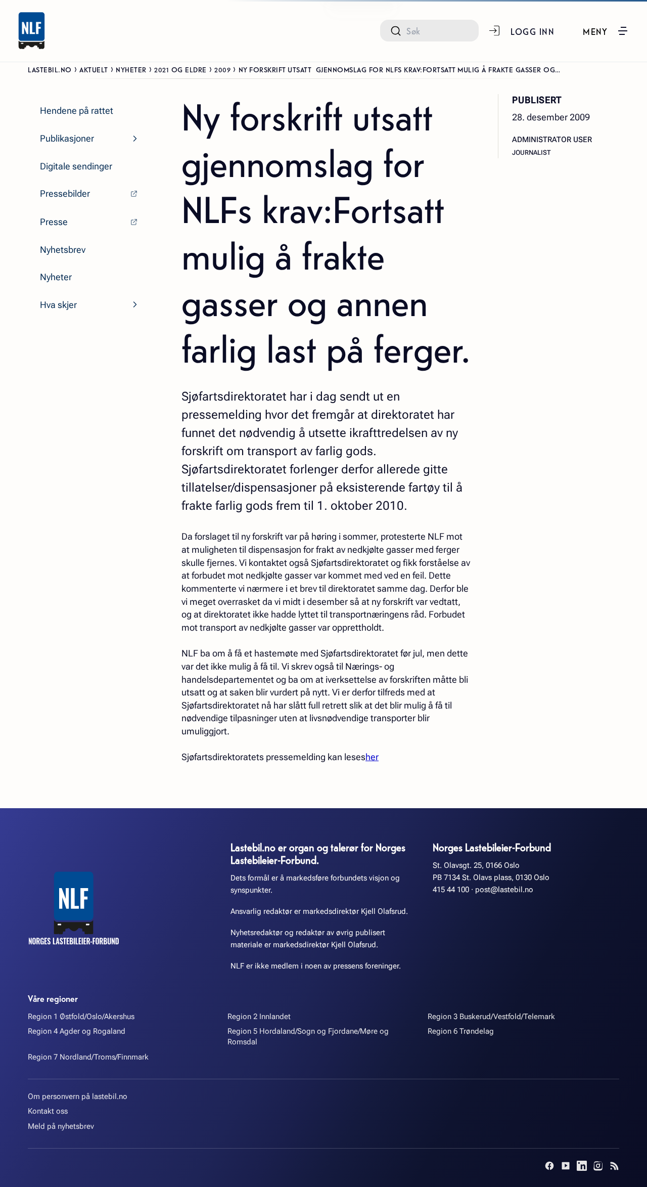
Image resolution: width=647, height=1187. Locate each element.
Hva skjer (58, 304)
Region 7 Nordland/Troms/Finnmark (88, 1057)
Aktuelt (93, 69)
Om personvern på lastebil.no (77, 1096)
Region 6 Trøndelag (461, 1031)
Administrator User (552, 139)
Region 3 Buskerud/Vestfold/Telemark (491, 1016)
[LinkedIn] (582, 1166)
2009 (222, 69)
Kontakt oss (48, 1111)
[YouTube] (566, 1166)
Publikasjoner (67, 138)
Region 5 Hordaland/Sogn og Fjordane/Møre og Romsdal (308, 1036)
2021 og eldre (180, 69)
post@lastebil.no (504, 889)
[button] (606, 31)
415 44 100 (451, 889)
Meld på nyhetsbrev (61, 1126)
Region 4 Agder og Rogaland (76, 1031)
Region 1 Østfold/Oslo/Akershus (81, 1016)
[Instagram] (598, 1166)
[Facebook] (549, 1166)
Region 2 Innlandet (259, 1016)
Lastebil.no (50, 69)
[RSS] (614, 1166)
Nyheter (131, 69)
